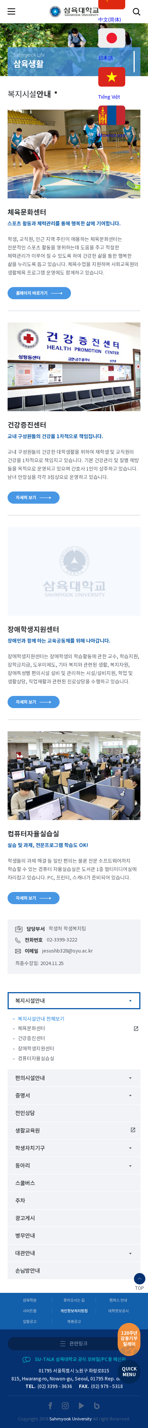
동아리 (22, 1166)
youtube (82, 1405)
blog (97, 1405)
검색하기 (136, 11)
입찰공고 (29, 1322)
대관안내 (25, 1253)
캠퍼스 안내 (118, 1300)
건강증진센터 (31, 1039)
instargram (65, 1405)
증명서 (22, 1096)
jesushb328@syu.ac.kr (67, 951)
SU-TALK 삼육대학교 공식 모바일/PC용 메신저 (80, 1359)
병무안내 (25, 1236)
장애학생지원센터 (36, 1049)
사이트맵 (29, 1311)
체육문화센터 (31, 1029)
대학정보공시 (118, 1311)
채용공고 (74, 1322)
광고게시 (25, 1218)
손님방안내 (27, 1271)
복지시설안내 (30, 1001)
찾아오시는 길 (74, 1300)
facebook (50, 1405)
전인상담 (25, 1113)
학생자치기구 (30, 1148)
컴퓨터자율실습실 (36, 1059)
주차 (20, 1201)
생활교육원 (27, 1131)
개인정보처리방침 (74, 1311)
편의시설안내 (30, 1078)
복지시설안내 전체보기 (41, 1019)
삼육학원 (29, 1300)
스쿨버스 (25, 1183)
